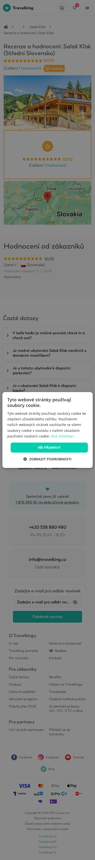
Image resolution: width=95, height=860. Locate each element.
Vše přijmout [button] (49, 447)
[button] (47, 459)
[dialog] (47, 430)
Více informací (62, 436)
